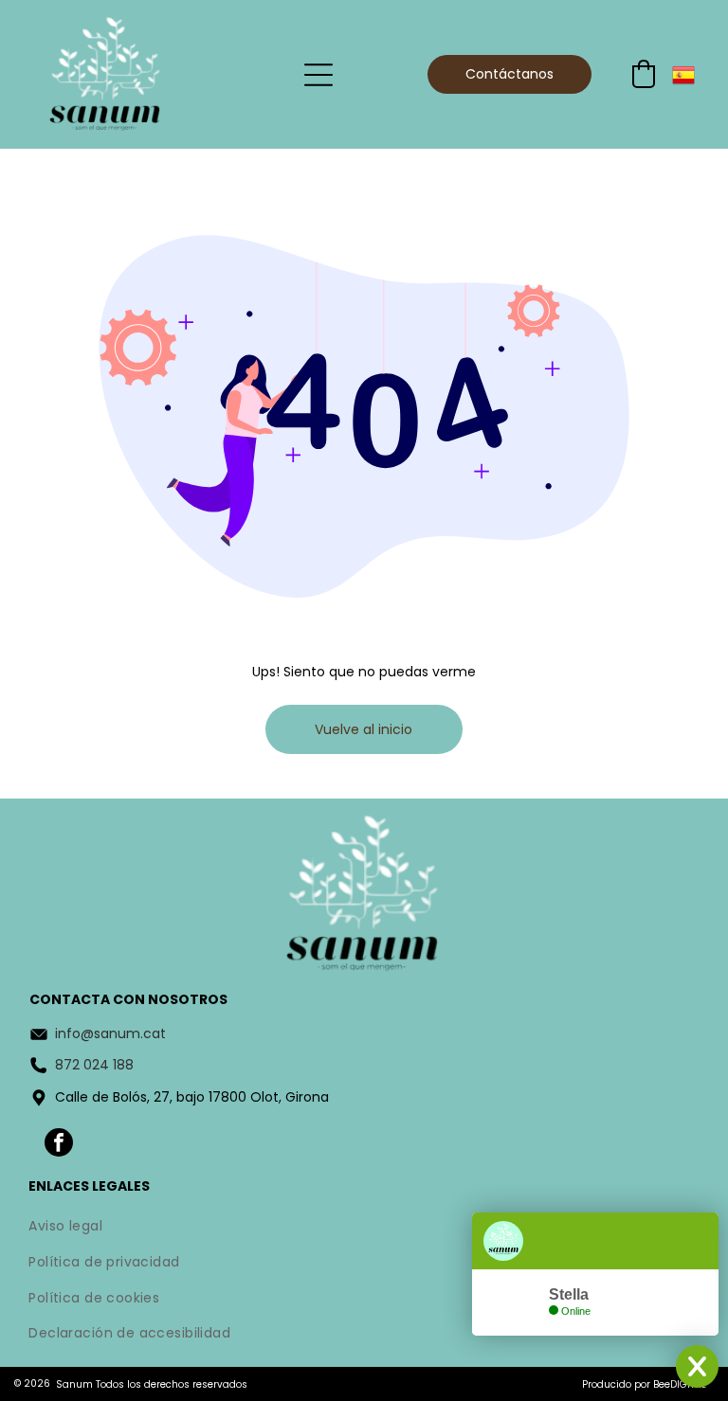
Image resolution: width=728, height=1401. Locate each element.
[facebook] (59, 1144)
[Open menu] (318, 75)
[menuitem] (363, 1229)
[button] (643, 74)
